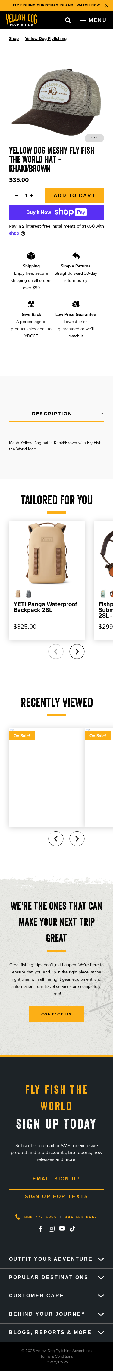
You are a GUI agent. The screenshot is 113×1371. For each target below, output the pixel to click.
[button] (56, 414)
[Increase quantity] (33, 195)
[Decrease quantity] (15, 195)
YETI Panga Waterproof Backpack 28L (45, 607)
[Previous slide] (55, 651)
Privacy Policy (34, 1362)
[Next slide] (76, 651)
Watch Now (88, 5)
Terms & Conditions (36, 1356)
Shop (14, 38)
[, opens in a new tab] (41, 1229)
